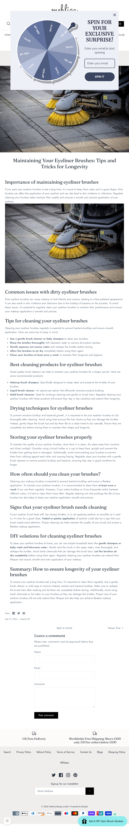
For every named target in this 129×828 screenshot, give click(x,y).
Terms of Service (66, 752)
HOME (8, 35)
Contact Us (86, 752)
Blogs (100, 752)
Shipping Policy (116, 752)
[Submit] (89, 791)
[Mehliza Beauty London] (64, 10)
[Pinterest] (75, 775)
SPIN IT (99, 76)
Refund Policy (44, 752)
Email (37, 668)
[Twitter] (54, 775)
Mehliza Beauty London (59, 806)
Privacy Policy (23, 752)
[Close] (115, 15)
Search (7, 752)
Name (37, 652)
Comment (39, 684)
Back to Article (64, 628)
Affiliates (64, 763)
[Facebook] (61, 775)
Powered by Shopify (79, 806)
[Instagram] (68, 775)
